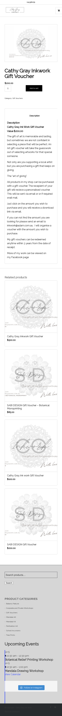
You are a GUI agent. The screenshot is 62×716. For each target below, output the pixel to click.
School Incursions (13, 631)
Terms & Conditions (12, 712)
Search (9, 583)
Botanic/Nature (12, 604)
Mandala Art (11, 617)
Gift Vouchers (17, 98)
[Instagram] (55, 707)
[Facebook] (50, 707)
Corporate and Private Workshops (19, 608)
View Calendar (13, 674)
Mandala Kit (11, 622)
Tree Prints (10, 635)
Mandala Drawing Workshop (24, 671)
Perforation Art (12, 626)
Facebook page (20, 257)
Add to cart (34, 88)
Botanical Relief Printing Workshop (29, 659)
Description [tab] (31, 116)
